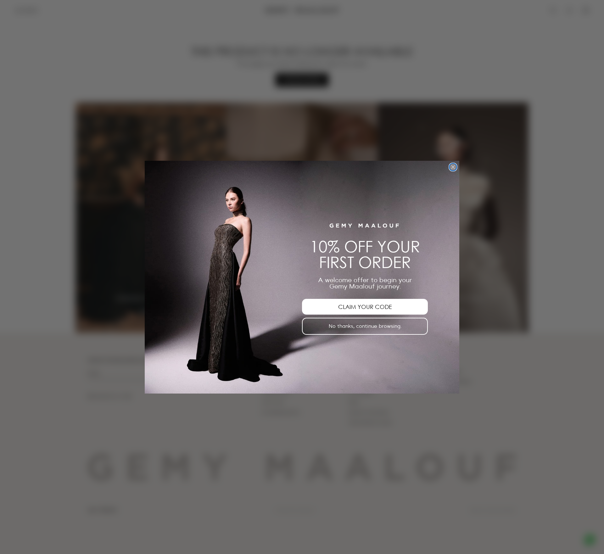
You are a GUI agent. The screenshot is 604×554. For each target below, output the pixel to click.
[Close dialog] (453, 167)
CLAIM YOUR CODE (365, 306)
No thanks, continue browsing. (365, 326)
